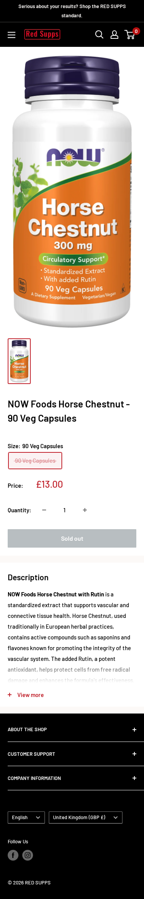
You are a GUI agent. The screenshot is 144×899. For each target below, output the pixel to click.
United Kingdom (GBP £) (79, 817)
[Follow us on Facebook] (13, 855)
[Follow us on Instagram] (27, 855)
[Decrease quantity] (44, 510)
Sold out (72, 538)
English (20, 817)
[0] (130, 34)
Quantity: (19, 510)
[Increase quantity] (85, 510)
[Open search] (99, 34)
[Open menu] (11, 35)
